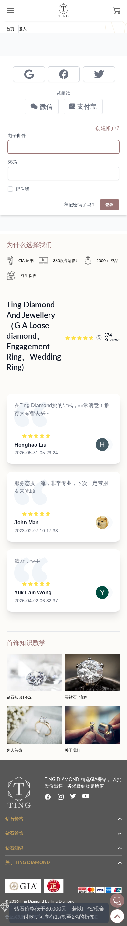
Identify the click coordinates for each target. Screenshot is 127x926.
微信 (45, 106)
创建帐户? (107, 128)
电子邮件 (17, 135)
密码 (12, 162)
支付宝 (86, 106)
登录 (109, 204)
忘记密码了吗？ (80, 204)
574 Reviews (112, 337)
